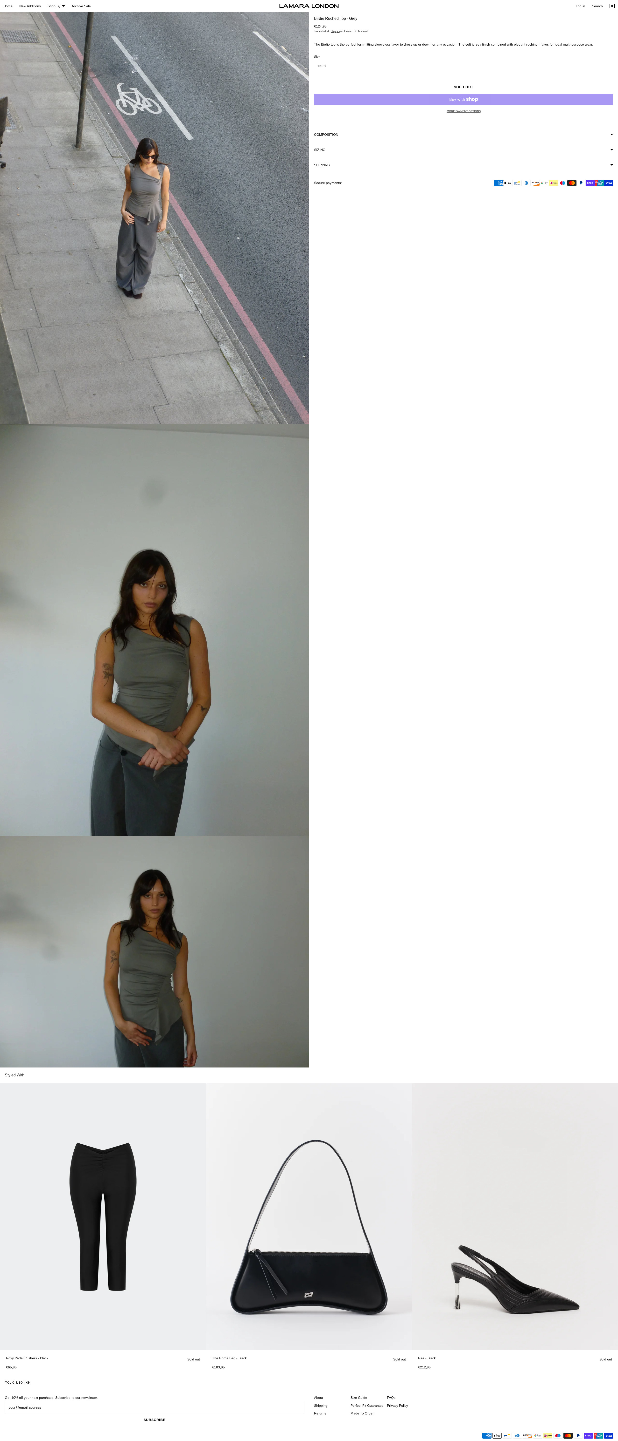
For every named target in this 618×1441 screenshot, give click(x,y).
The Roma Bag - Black (229, 1358)
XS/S (324, 67)
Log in (580, 6)
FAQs (391, 1398)
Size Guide (359, 1398)
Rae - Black (427, 1358)
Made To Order (362, 1413)
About (318, 1398)
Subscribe (154, 1420)
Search (597, 6)
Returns (320, 1413)
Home (8, 6)
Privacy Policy (397, 1405)
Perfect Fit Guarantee (367, 1405)
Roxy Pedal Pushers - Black (27, 1358)
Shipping (336, 31)
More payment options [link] (464, 111)
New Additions (30, 6)
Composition (326, 134)
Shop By (54, 6)
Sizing (319, 150)
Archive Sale (81, 6)
